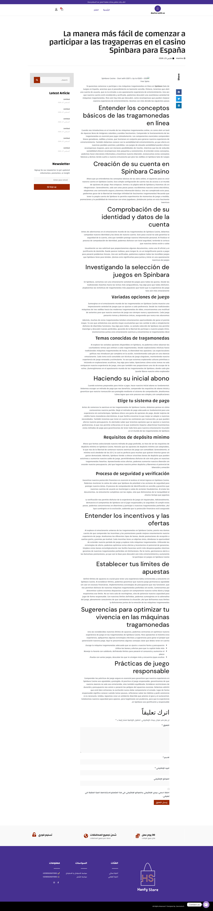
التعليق (165, 725)
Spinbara (158, 86)
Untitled (66, 99)
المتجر (96, 10)
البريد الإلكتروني (162, 768)
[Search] (37, 80)
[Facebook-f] (58, 882)
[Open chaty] (206, 904)
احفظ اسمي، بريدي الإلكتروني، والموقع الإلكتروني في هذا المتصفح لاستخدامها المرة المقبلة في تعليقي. (127, 794)
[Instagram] (54, 882)
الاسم (166, 757)
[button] (179, 92)
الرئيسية (106, 10)
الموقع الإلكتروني (161, 779)
